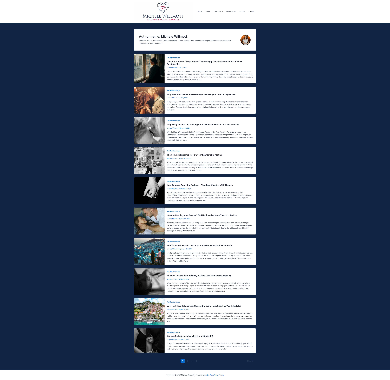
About (208, 11)
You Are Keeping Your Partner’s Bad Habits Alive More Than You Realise (202, 215)
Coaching (217, 11)
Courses (242, 11)
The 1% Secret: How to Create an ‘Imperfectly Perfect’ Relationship (200, 245)
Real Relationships (173, 57)
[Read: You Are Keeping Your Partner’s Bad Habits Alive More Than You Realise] (149, 221)
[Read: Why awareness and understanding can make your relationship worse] (149, 100)
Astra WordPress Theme (214, 375)
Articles (251, 11)
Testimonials (231, 11)
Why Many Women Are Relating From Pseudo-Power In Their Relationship (203, 124)
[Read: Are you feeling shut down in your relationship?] (149, 340)
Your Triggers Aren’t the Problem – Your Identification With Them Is (200, 185)
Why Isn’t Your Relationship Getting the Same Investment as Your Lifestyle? (204, 306)
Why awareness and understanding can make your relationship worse (201, 94)
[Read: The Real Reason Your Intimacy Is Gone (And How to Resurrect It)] (149, 281)
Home (200, 11)
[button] (222, 11)
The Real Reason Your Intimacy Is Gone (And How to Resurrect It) (199, 275)
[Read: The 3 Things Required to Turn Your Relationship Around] (149, 160)
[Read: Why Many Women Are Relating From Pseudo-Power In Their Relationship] (149, 130)
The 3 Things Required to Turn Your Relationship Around (194, 155)
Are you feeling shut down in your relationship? (190, 336)
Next (250, 361)
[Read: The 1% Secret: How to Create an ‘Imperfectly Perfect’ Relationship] (149, 251)
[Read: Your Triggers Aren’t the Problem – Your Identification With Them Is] (149, 191)
